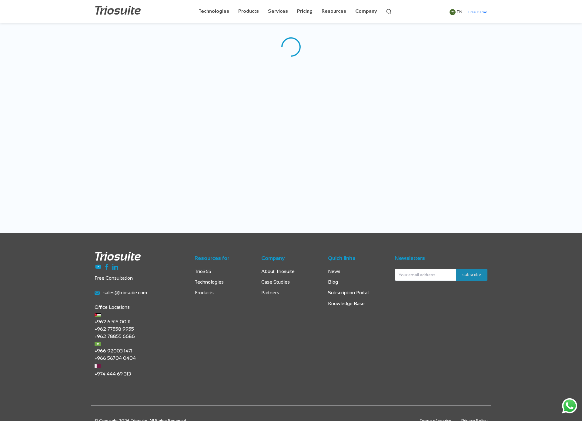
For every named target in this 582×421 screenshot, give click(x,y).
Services (278, 11)
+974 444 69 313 (113, 374)
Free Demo (477, 12)
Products (248, 11)
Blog (333, 282)
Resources (334, 11)
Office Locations (112, 307)
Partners (270, 293)
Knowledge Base (346, 303)
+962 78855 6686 (115, 336)
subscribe (471, 275)
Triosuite (118, 11)
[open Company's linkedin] (115, 266)
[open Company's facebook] (107, 266)
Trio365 (203, 271)
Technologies (214, 11)
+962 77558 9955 (114, 329)
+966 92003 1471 (113, 351)
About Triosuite (278, 271)
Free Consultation (114, 278)
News (334, 271)
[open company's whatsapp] (569, 405)
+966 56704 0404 (115, 358)
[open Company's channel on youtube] (99, 266)
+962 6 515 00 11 (113, 322)
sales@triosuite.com (125, 293)
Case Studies (275, 282)
